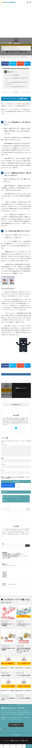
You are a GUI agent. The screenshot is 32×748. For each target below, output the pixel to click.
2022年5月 (4, 575)
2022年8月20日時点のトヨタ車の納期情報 (10, 555)
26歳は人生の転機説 (6, 557)
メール (3, 464)
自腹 (16, 49)
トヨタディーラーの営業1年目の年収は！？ (8, 699)
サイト (2, 470)
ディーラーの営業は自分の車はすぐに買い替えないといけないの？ (16, 82)
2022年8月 (4, 574)
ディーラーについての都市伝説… (11, 75)
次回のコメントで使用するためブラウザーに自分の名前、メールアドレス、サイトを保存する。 (15, 478)
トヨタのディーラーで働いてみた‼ (10, 48)
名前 (2, 458)
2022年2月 (4, 577)
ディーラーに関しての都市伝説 (23, 698)
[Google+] (20, 64)
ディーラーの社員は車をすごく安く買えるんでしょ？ (16, 78)
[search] (28, 509)
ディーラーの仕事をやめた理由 (23, 675)
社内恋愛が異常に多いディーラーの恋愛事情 (11, 553)
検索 (3, 543)
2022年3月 (4, 576)
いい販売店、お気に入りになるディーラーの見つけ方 (13, 554)
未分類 (5, 500)
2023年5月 (4, 572)
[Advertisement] (16, 20)
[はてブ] (27, 64)
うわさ (4, 49)
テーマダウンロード (16, 724)
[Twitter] (12, 64)
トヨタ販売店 (8, 49)
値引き (13, 49)
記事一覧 (9, 56)
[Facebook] (5, 64)
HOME (3, 56)
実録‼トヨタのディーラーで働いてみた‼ (19, 740)
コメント (3, 444)
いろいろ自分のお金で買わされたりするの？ (16, 86)
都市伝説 (19, 49)
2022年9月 (4, 573)
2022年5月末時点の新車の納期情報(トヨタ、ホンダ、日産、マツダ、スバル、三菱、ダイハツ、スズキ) (15, 557)
